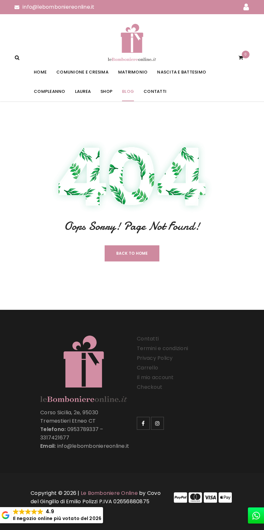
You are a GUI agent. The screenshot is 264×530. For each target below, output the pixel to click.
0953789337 (83, 429)
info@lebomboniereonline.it (59, 7)
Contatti (148, 338)
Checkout (149, 387)
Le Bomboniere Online (109, 493)
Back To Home (132, 253)
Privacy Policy (155, 358)
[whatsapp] (256, 515)
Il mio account (155, 377)
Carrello (147, 367)
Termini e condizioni (162, 348)
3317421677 (55, 437)
